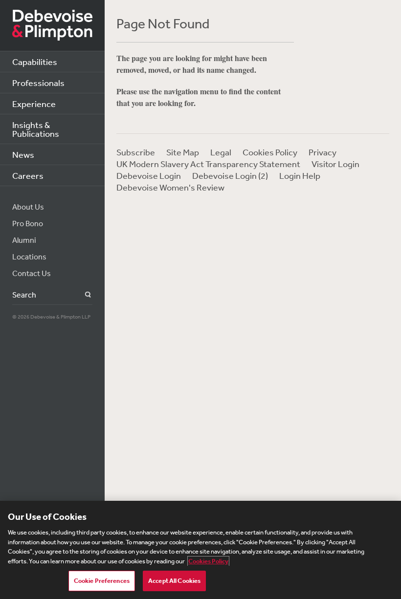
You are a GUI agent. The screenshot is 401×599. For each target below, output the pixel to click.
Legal (220, 152)
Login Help (299, 175)
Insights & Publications (35, 129)
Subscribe (135, 152)
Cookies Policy (270, 152)
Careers (28, 175)
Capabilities (34, 61)
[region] (200, 550)
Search (82, 295)
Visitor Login (335, 163)
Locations (29, 256)
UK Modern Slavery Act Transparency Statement (208, 163)
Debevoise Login (148, 175)
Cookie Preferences (102, 581)
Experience (34, 103)
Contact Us (31, 273)
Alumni (24, 240)
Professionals (38, 82)
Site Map (182, 152)
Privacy (322, 152)
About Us (28, 207)
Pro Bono (27, 223)
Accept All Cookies (174, 581)
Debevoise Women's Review (170, 187)
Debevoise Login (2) (230, 175)
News (23, 154)
